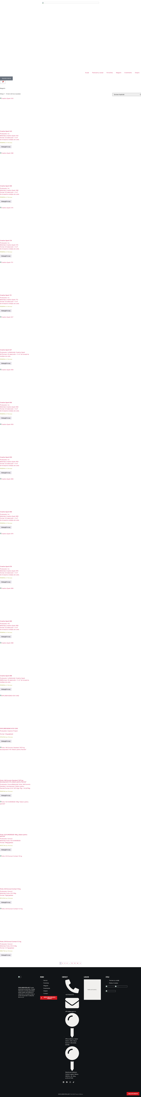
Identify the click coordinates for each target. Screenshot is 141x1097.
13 (74, 963)
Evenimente (128, 72)
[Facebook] (66, 1082)
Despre (137, 72)
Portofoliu (110, 72)
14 (77, 963)
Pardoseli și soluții (97, 72)
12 (72, 963)
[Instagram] (70, 1082)
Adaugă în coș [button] (5, 147)
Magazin (118, 72)
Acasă (87, 72)
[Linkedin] (63, 1082)
